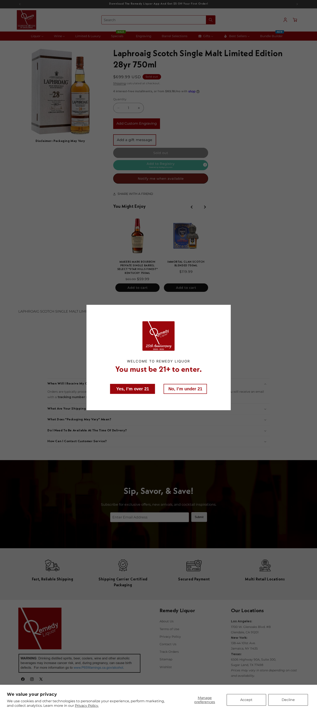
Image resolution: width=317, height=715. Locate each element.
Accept (246, 700)
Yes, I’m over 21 (132, 388)
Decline (288, 700)
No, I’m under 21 (185, 388)
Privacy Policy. (87, 706)
